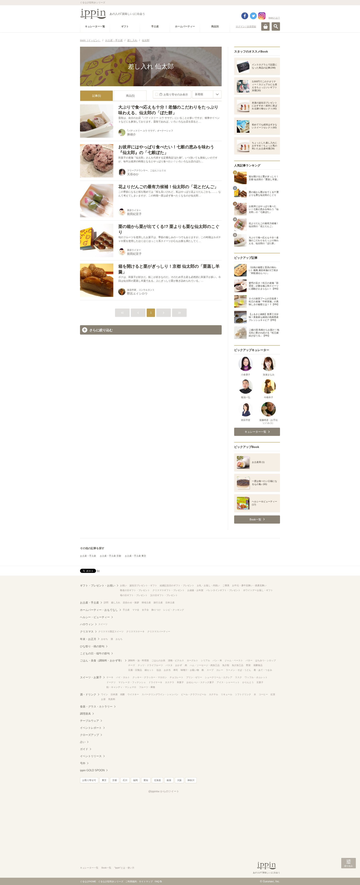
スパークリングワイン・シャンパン (160, 694)
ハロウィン (87, 624)
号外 (82, 763)
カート (265, 26)
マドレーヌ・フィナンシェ (132, 682)
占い (82, 742)
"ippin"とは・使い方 (124, 867)
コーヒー (263, 694)
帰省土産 (146, 602)
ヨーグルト (192, 660)
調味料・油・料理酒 (138, 660)
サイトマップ (146, 881)
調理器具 (85, 713)
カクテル (213, 694)
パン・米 (217, 660)
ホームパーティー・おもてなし (99, 609)
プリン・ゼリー (194, 677)
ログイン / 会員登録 (246, 26)
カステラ (169, 682)
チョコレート (176, 677)
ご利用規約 (131, 881)
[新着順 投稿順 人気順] (207, 94)
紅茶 (273, 694)
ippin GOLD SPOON (92, 770)
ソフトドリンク (243, 694)
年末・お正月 (88, 639)
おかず (178, 665)
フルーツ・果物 (147, 687)
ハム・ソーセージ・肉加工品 (205, 665)
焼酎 (122, 694)
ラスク (238, 677)
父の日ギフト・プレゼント (164, 595)
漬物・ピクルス (176, 660)
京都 (114, 780)
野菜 (248, 665)
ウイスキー (133, 694)
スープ (210, 670)
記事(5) (96, 95)
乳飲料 (111, 699)
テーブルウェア (89, 720)
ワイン (104, 694)
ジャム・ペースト (234, 660)
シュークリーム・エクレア (218, 677)
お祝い (123, 585)
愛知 (146, 780)
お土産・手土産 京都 (110, 556)
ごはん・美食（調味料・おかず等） (101, 660)
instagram (261, 15)
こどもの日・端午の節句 (95, 653)
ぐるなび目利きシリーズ (110, 881)
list (98, 570)
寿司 (175, 670)
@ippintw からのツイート (163, 791)
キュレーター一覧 (89, 867)
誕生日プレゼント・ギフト (143, 585)
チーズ (131, 665)
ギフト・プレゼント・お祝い (97, 585)
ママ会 (135, 610)
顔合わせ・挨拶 (131, 602)
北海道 (157, 780)
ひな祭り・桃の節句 (92, 646)
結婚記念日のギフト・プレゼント (177, 585)
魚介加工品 (237, 665)
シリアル (205, 660)
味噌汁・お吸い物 (190, 670)
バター (249, 660)
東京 (104, 780)
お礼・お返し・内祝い (208, 585)
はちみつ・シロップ (265, 660)
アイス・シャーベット (228, 682)
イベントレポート (91, 727)
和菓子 (180, 682)
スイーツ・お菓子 (91, 677)
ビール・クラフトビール (193, 694)
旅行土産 (158, 602)
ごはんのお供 (158, 660)
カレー (219, 670)
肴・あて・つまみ (263, 670)
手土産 (126, 610)
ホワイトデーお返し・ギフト (258, 590)
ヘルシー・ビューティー (95, 617)
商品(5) (130, 95)
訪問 (106, 602)
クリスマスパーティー (158, 631)
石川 (125, 780)
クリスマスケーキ (135, 631)
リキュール (226, 694)
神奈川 (191, 780)
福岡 (135, 780)
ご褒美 (225, 585)
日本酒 (114, 694)
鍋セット (149, 670)
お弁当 (167, 670)
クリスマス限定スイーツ (111, 631)
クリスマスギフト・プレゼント (168, 590)
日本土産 (170, 602)
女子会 (145, 610)
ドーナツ (111, 682)
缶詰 (158, 670)
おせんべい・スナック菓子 (200, 682)
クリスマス (87, 631)
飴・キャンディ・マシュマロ (121, 687)
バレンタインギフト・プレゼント (223, 590)
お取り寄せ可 (89, 780)
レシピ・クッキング (173, 610)
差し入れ (115, 602)
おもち (119, 639)
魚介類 (225, 665)
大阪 (179, 780)
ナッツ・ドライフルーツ (150, 665)
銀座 (169, 780)
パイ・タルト (123, 677)
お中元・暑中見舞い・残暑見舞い (249, 585)
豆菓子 (259, 682)
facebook (244, 15)
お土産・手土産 (88, 556)
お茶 (103, 699)
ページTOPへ (348, 875)
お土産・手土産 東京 (135, 556)
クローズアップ (89, 734)
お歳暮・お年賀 (195, 590)
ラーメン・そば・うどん (238, 670)
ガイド (84, 749)
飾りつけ (156, 610)
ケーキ (109, 677)
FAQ (157, 881)
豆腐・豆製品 (135, 670)
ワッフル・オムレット (256, 677)
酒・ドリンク (88, 694)
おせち (104, 639)
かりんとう (248, 682)
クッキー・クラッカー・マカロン (149, 677)
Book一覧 (106, 867)
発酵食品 (257, 665)
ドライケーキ (155, 682)
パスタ (169, 665)
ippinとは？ (274, 17)
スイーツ (103, 624)
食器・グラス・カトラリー (96, 706)
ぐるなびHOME (88, 881)
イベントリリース (91, 756)
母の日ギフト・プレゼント (134, 595)
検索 (276, 26)
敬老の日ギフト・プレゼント (135, 590)
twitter (253, 15)
